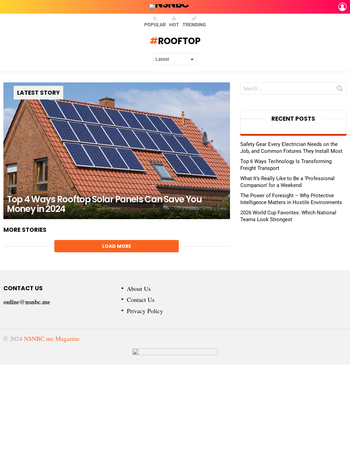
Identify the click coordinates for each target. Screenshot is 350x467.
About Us (139, 289)
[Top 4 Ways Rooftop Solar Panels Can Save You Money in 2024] (116, 150)
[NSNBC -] (175, 356)
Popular (155, 24)
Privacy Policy (145, 311)
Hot (174, 24)
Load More (116, 246)
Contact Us (140, 300)
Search (340, 89)
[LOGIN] (342, 7)
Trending (194, 24)
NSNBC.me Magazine (52, 338)
